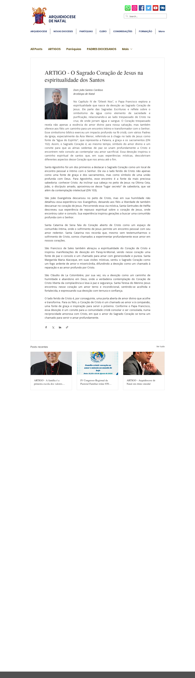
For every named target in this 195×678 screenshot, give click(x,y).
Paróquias (73, 49)
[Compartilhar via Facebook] (46, 327)
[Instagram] (134, 8)
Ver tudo (160, 346)
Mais (125, 49)
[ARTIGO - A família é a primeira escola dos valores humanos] (51, 363)
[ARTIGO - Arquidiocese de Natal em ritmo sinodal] (143, 363)
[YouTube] (155, 8)
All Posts (36, 49)
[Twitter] (148, 8)
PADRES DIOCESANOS (101, 49)
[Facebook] (141, 8)
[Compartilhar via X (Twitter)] (53, 327)
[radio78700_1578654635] (162, 8)
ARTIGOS (54, 49)
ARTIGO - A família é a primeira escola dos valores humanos (48, 382)
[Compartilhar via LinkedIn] (60, 327)
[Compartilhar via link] (67, 327)
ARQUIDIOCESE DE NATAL (62, 19)
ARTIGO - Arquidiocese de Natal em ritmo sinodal (141, 382)
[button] (86, 31)
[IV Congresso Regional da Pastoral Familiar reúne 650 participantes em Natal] (97, 363)
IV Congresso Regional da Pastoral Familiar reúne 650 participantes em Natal (94, 382)
